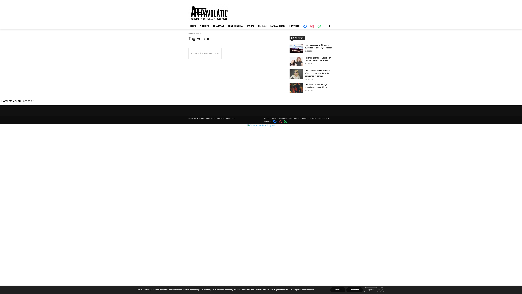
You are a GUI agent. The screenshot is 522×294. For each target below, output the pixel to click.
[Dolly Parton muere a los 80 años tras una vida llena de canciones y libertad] (296, 74)
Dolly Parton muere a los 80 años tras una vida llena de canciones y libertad (317, 73)
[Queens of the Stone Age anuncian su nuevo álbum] (296, 88)
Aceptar (337, 289)
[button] (330, 26)
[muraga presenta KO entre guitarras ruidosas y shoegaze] (296, 48)
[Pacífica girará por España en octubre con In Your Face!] (296, 61)
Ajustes (371, 289)
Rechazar (354, 289)
